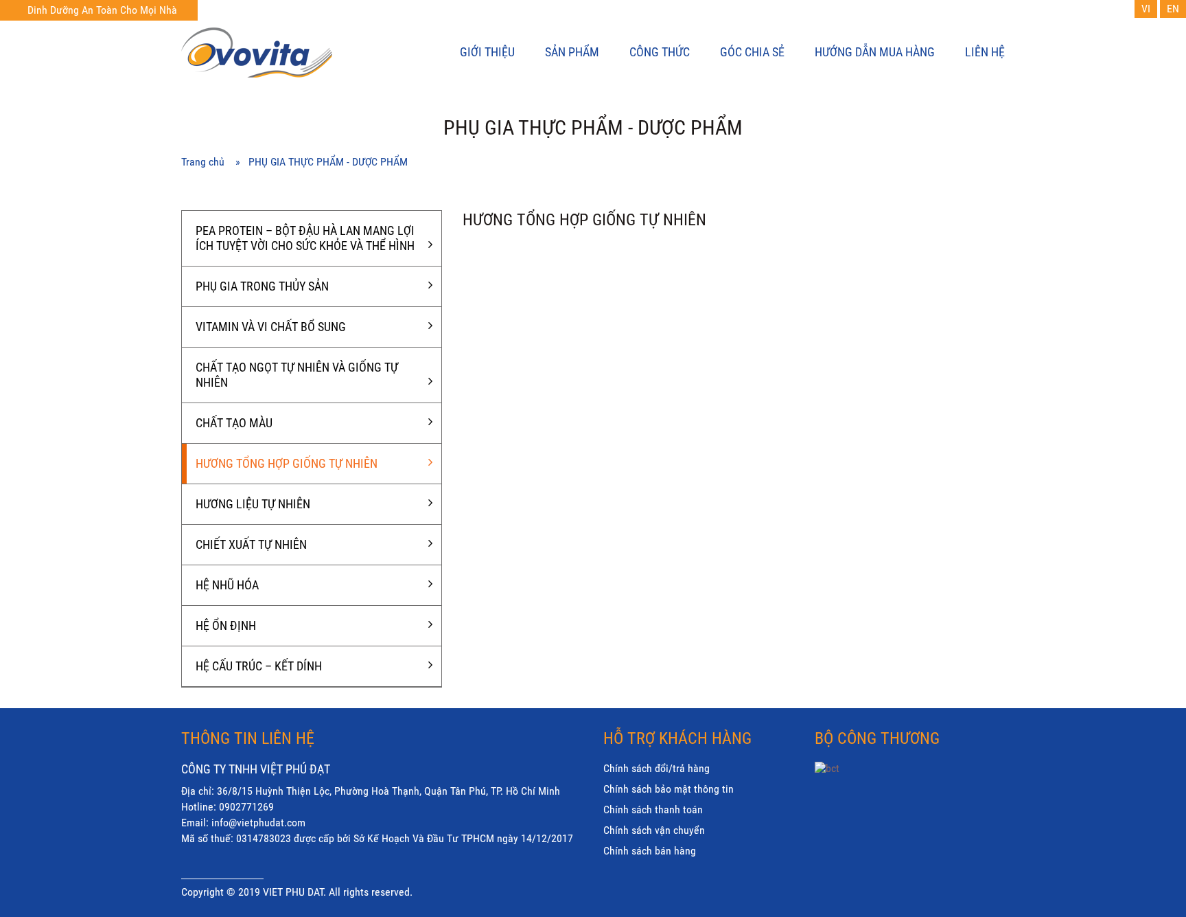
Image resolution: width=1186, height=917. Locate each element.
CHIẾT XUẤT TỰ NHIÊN (251, 544)
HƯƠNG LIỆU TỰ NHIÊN (253, 504)
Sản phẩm (572, 52)
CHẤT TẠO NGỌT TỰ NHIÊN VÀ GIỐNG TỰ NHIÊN (297, 374)
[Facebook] (848, 806)
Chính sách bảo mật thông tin (668, 788)
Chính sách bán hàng (649, 850)
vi (1145, 8)
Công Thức (659, 52)
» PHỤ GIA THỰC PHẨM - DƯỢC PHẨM (321, 161)
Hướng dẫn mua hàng (875, 52)
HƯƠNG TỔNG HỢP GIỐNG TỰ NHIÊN (286, 463)
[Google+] (875, 806)
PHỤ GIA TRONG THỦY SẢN (262, 286)
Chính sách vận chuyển (654, 830)
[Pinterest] (902, 806)
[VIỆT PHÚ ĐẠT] (276, 54)
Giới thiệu (487, 52)
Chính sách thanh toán (653, 809)
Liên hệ (985, 52)
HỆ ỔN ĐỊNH (226, 625)
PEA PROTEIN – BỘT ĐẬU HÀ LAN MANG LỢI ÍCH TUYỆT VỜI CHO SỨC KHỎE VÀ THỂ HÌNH (305, 238)
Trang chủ (208, 161)
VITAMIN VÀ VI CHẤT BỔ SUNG (271, 326)
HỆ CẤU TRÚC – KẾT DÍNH (259, 666)
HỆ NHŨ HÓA (227, 585)
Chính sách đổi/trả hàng (656, 768)
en (1173, 8)
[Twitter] (821, 806)
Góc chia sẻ (752, 52)
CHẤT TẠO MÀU (234, 423)
